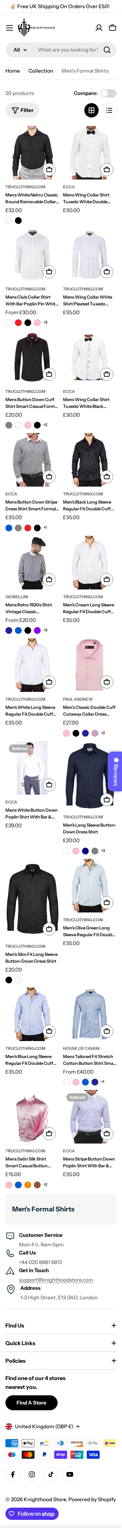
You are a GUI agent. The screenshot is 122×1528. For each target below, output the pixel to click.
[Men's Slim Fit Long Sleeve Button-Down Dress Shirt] (32, 899)
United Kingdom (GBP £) (44, 1426)
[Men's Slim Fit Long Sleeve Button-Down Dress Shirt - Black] (8, 980)
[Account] (99, 28)
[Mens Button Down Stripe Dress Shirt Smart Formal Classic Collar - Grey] (18, 528)
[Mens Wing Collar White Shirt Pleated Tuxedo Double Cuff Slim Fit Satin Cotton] (90, 255)
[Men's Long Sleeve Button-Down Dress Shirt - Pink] (76, 851)
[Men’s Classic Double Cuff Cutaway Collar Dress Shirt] (90, 665)
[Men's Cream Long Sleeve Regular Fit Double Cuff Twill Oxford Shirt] (90, 562)
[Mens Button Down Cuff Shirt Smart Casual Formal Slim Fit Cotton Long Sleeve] (32, 357)
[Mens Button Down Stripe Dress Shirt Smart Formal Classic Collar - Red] (27, 528)
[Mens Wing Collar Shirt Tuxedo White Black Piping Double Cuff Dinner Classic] (90, 357)
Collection (40, 71)
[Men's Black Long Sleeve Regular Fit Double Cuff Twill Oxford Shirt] (90, 460)
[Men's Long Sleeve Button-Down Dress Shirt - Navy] (85, 851)
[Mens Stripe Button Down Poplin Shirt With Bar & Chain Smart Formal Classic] (90, 1117)
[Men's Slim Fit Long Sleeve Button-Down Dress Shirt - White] (18, 980)
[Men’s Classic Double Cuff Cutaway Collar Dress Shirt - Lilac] (95, 733)
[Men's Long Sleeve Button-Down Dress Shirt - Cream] (66, 851)
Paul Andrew (78, 699)
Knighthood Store (45, 1499)
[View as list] (109, 110)
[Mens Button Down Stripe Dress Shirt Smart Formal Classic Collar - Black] (37, 528)
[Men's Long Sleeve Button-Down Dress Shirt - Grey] (95, 851)
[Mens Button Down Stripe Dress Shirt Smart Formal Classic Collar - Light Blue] (8, 528)
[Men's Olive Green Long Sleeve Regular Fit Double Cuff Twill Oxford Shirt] (90, 885)
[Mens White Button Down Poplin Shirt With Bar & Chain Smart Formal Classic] (32, 768)
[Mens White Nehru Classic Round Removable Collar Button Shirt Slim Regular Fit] (32, 153)
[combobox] (61, 49)
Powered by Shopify (92, 1499)
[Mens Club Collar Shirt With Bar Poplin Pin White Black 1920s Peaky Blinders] (32, 255)
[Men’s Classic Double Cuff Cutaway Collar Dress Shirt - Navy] (85, 733)
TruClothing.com (25, 186)
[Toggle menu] (9, 28)
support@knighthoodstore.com (56, 1280)
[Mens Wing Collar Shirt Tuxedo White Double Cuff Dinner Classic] (90, 153)
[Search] (107, 50)
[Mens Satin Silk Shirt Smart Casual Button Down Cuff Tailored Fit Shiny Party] (32, 1117)
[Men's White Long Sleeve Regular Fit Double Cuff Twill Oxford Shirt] (32, 665)
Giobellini (16, 596)
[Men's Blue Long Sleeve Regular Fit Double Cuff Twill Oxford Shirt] (32, 1014)
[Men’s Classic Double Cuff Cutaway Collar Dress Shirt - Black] (76, 733)
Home (12, 71)
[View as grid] (91, 110)
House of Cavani (81, 1048)
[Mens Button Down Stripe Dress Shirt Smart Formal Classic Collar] (32, 460)
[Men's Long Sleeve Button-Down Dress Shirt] (90, 775)
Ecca (69, 186)
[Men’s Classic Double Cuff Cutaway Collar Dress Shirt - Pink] (66, 733)
